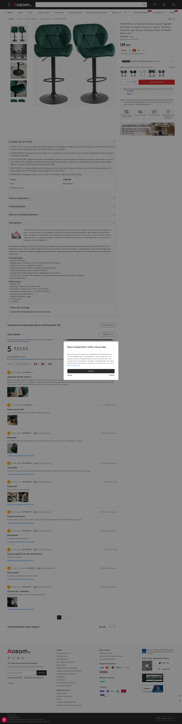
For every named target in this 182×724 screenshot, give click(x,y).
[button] (4, 720)
